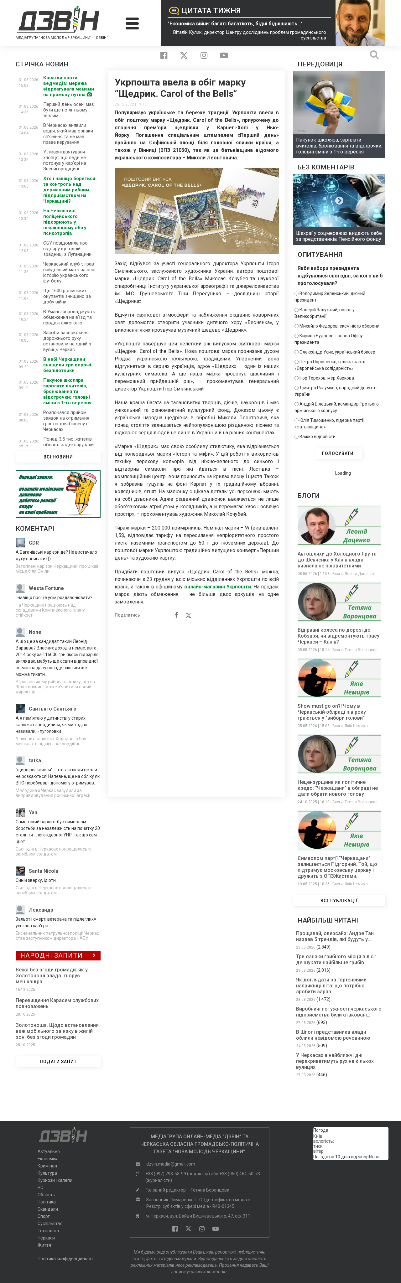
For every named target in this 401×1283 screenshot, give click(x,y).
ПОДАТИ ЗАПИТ (58, 1061)
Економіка (48, 1158)
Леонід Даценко (359, 574)
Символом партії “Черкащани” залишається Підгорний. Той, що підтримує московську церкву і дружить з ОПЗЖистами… (337, 867)
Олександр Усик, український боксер (337, 351)
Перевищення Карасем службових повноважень (57, 1003)
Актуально (49, 1151)
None (35, 632)
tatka (35, 760)
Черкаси (46, 1237)
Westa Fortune (46, 588)
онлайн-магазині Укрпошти (217, 587)
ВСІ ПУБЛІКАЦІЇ (339, 900)
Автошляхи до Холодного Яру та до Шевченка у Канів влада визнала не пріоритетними (337, 560)
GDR (34, 543)
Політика (47, 1201)
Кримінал (47, 1165)
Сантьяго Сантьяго (52, 709)
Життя (44, 1245)
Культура (47, 1173)
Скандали (48, 1209)
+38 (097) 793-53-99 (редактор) (177, 1173)
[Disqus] (197, 704)
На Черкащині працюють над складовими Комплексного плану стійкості (50, 610)
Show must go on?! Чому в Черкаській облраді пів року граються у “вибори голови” (332, 712)
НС (40, 1187)
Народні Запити (51, 955)
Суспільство (50, 1223)
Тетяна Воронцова (361, 650)
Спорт (44, 1216)
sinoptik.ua (368, 1156)
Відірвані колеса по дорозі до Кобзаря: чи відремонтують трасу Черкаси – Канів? (338, 636)
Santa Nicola (43, 871)
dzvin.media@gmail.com (170, 1164)
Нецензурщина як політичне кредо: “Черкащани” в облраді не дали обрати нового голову (338, 788)
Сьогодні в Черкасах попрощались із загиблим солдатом (53, 851)
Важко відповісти (317, 436)
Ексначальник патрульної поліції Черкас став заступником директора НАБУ (57, 936)
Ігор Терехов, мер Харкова (326, 377)
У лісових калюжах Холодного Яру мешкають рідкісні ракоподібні (51, 741)
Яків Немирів (356, 726)
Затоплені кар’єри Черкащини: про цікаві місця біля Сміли (58, 569)
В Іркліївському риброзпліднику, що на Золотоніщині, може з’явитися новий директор (55, 686)
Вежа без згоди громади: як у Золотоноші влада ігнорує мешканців (52, 976)
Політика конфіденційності (65, 1258)
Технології (48, 1230)
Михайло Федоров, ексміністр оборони (339, 326)
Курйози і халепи (55, 1180)
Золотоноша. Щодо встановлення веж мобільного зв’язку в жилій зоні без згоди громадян (57, 1031)
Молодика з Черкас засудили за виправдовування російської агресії (53, 793)
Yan (33, 812)
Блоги (337, 574)
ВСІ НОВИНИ (58, 456)
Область (46, 1194)
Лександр (41, 910)
